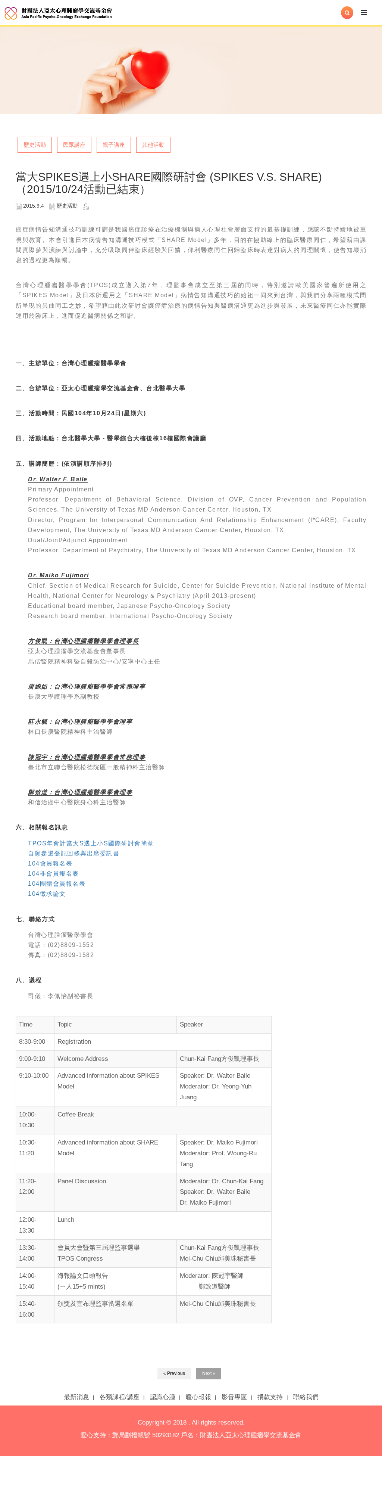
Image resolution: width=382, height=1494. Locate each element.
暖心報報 (198, 1397)
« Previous (174, 1373)
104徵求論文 (47, 894)
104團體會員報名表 (56, 883)
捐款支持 (270, 1397)
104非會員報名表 (53, 873)
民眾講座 (74, 145)
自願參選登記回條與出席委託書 (73, 853)
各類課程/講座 (120, 1397)
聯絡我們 (306, 1397)
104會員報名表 (50, 863)
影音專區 (234, 1397)
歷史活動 (35, 145)
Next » (208, 1373)
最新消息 (76, 1397)
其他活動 (153, 145)
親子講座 (114, 145)
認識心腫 (162, 1397)
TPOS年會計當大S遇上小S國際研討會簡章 (91, 843)
